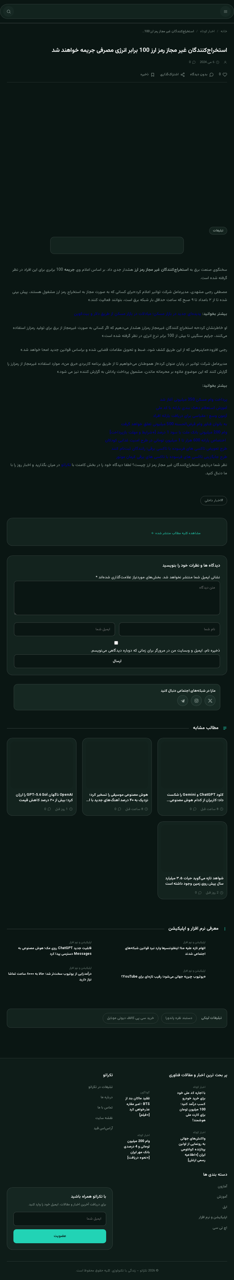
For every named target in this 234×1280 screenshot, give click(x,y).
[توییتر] (210, 700)
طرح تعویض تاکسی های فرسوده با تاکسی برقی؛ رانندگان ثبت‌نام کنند (169, 449)
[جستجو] (8, 11)
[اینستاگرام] (196, 700)
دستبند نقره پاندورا (179, 1018)
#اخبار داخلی (214, 500)
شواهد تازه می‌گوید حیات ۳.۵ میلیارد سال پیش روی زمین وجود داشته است (194, 881)
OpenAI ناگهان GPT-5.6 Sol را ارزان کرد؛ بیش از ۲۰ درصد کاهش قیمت (44, 797)
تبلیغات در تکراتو (100, 1087)
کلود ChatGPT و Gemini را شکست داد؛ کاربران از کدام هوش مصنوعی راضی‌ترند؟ (195, 800)
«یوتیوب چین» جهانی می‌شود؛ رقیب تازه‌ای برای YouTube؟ (163, 976)
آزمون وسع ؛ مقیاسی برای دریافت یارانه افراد (190, 416)
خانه (224, 31)
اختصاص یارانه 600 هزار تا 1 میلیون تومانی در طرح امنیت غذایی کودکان (165, 440)
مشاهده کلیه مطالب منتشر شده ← (176, 533)
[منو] (225, 11)
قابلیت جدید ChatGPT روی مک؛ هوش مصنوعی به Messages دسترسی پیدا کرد (55, 951)
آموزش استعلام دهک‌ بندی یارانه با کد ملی (191, 408)
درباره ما (107, 1097)
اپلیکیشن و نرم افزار (213, 1217)
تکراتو (66, 465)
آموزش (222, 1197)
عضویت (60, 1236)
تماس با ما (105, 1107)
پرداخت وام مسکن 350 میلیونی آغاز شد (193, 400)
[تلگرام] (182, 700)
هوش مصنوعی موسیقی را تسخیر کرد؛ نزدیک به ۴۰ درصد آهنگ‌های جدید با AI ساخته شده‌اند (117, 800)
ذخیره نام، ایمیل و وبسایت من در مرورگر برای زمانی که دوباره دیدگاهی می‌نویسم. (155, 651)
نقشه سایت (104, 1118)
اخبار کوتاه (207, 31)
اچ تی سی (220, 1228)
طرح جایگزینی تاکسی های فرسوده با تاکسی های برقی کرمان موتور (171, 457)
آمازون (222, 1186)
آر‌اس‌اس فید (103, 1128)
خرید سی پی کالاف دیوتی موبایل (130, 1018)
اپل (225, 1207)
